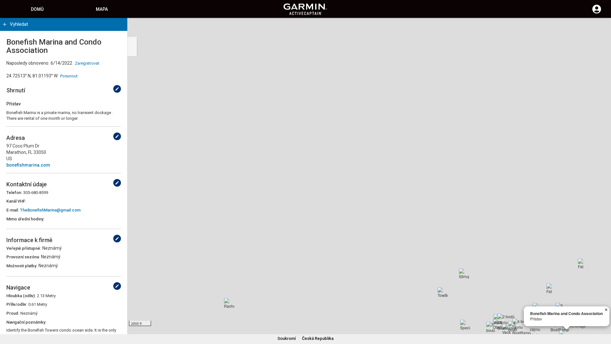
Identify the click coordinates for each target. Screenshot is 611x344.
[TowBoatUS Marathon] (443, 292)
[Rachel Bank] (229, 303)
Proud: (12, 313)
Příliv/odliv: (16, 304)
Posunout (69, 76)
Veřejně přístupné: (23, 248)
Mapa (102, 9)
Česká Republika (318, 338)
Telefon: (14, 192)
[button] (603, 315)
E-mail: (12, 210)
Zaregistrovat (87, 63)
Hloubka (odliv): (21, 295)
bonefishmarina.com (28, 165)
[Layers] (600, 28)
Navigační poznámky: (26, 322)
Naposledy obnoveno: (27, 63)
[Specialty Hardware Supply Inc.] (465, 325)
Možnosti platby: (21, 265)
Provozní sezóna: (23, 256)
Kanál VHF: (16, 201)
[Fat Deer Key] (551, 288)
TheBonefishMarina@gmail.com (50, 210)
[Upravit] (117, 89)
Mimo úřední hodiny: (25, 219)
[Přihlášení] (596, 12)
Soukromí (286, 338)
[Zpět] (5, 24)
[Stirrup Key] (464, 274)
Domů (37, 9)
